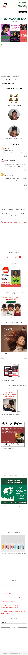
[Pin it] (15, 80)
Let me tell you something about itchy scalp (12, 597)
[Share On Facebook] (9, 80)
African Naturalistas (9, 160)
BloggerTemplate (22, 653)
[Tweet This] (7, 80)
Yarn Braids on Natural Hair (8, 593)
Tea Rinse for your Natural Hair (9, 601)
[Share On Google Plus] (12, 80)
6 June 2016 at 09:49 (8, 162)
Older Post (21, 213)
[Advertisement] (13, 237)
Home (15, 215)
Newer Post (6, 213)
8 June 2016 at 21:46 (8, 175)
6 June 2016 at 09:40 (8, 150)
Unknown (6, 148)
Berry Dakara (9, 83)
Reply (25, 156)
